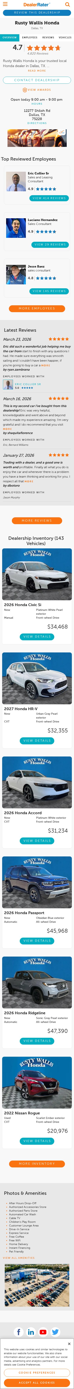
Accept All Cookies (37, 1383)
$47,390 (57, 1031)
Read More (37, 71)
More (45, 365)
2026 (22, 605)
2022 (22, 1113)
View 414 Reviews (49, 198)
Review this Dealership (37, 12)
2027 (20, 709)
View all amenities (19, 1258)
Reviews (48, 38)
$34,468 (57, 627)
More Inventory (37, 1163)
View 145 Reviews (49, 291)
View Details (37, 636)
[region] (37, 1363)
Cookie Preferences (37, 1373)
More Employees (37, 308)
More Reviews (37, 520)
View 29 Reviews (50, 244)
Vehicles (65, 38)
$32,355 (58, 731)
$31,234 (58, 831)
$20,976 (57, 1131)
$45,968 (57, 931)
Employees (29, 38)
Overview (10, 38)
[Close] (69, 1344)
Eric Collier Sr (28, 384)
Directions (37, 123)
